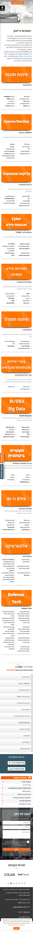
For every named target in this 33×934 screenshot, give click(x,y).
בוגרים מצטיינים (25, 389)
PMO (13, 301)
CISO (12, 255)
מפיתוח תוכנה (27, 56)
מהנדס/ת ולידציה (9, 341)
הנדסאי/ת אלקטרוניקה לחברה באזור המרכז (23, 567)
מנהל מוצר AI (10, 525)
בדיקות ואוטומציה (25, 184)
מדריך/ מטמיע (26, 296)
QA (29, 199)
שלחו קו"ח (1, 458)
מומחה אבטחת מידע (24, 246)
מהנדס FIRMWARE (9, 97)
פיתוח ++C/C (10, 104)
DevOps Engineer (25, 800)
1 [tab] (25, 883)
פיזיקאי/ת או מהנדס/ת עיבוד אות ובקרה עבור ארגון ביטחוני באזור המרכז (8, 621)
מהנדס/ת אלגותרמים (24, 348)
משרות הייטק (19, 3)
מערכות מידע (26, 480)
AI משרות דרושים (25, 509)
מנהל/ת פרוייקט (9, 294)
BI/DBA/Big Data (25, 416)
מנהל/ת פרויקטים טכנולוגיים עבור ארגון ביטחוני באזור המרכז (23, 614)
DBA (28, 434)
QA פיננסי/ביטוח (25, 203)
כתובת (28, 889)
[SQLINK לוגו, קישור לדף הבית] (6, 3)
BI (9, 56)
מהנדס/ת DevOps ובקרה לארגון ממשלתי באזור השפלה (8, 156)
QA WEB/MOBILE (9, 199)
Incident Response (24, 255)
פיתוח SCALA (26, 430)
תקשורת (12, 147)
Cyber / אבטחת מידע (23, 696)
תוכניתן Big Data (9, 434)
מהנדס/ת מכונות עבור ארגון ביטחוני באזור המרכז (8, 614)
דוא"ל (28, 907)
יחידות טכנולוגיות (24, 99)
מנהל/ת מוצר (26, 301)
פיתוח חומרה (27, 330)
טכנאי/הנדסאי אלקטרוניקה (25, 561)
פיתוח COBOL (10, 99)
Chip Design (10, 346)
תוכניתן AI (27, 520)
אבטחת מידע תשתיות (8, 246)
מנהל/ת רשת (26, 147)
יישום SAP (26, 303)
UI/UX (28, 294)
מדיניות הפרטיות (15, 925)
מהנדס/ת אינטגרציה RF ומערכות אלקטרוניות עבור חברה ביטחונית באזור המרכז (8, 631)
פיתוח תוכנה (27, 85)
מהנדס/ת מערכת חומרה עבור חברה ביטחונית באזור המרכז (23, 649)
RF (13, 344)
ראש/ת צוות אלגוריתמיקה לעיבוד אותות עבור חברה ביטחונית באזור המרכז (23, 630)
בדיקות (28, 477)
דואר (28, 899)
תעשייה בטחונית (25, 729)
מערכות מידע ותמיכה (24, 282)
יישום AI (27, 525)
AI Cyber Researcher (8, 530)
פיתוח (28, 475)
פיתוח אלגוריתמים (24, 523)
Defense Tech (26, 608)
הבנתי (16, 928)
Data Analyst (26, 432)
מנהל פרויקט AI (10, 520)
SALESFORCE (10, 303)
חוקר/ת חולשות (25, 253)
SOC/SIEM (11, 244)
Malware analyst (25, 244)
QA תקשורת (26, 201)
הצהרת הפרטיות (22, 845)
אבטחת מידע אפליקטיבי (10, 250)
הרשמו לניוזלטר (1, 471)
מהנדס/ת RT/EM (9, 106)
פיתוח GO (27, 97)
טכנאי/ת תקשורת (25, 154)
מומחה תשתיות (10, 149)
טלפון (28, 912)
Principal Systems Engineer (22, 797)
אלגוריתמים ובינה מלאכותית (9, 648)
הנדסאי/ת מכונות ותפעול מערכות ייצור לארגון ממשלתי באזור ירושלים (8, 578)
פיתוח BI (12, 430)
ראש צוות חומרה (25, 341)
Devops (12, 144)
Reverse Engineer (24, 249)
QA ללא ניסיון (10, 201)
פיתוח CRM (26, 106)
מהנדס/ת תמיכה (25, 151)
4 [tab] (16, 883)
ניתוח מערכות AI (25, 527)
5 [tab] (14, 883)
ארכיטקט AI (11, 523)
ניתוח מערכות (10, 296)
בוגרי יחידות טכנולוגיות (23, 375)
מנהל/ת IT (27, 144)
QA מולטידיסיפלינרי (8, 203)
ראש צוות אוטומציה (24, 206)
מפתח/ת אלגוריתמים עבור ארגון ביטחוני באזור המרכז (24, 620)
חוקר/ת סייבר (27, 785)
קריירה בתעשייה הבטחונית (22, 463)
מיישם (28, 298)
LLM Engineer (25, 530)
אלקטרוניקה (27, 556)
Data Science (26, 427)
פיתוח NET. (26, 101)
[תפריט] (30, 3)
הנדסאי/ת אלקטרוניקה (8, 573)
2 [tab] (22, 883)
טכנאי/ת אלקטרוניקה (24, 573)
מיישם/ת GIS (27, 791)
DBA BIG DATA (10, 427)
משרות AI (27, 736)
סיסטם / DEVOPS (25, 132)
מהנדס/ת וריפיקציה (24, 344)
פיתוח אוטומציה (9, 196)
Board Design (26, 346)
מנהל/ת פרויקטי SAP (24, 794)
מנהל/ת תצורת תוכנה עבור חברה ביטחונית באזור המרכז (24, 640)
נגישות (2, 9)
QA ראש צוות (26, 196)
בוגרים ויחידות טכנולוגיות (22, 716)
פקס (28, 917)
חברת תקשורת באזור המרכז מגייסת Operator (8, 568)
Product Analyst (25, 437)
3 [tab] (19, 883)
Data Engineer (10, 432)
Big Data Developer (8, 437)
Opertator (27, 575)
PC (29, 149)
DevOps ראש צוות (9, 151)
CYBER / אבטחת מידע (24, 232)
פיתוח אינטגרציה (25, 104)
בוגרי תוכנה (26, 387)
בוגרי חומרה (11, 387)
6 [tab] (11, 883)
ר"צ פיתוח (11, 101)
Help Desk (11, 298)
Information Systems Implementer (20, 788)
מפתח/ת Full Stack (25, 804)
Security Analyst (9, 253)
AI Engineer (11, 527)
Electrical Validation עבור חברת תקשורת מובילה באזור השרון (8, 562)
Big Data (14, 56)
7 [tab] (8, 883)
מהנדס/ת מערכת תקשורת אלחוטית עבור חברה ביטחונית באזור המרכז (8, 641)
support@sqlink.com (19, 907)
